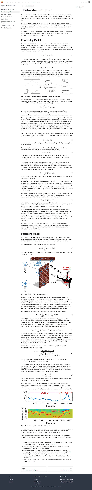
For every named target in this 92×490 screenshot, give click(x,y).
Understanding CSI (6, 12)
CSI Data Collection (6, 14)
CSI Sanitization (5, 19)
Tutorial (33, 2)
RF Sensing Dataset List (66, 482)
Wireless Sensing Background (9, 9)
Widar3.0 (83, 2)
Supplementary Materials (7, 25)
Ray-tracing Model (80, 6)
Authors (39, 2)
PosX (35, 479)
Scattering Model (79, 8)
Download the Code (6, 28)
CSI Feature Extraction (7, 16)
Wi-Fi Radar (37, 482)
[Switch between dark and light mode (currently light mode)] (89, 2)
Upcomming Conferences (66, 479)
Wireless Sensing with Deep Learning (8, 22)
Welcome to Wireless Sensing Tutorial (8, 6)
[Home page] (22, 6)
